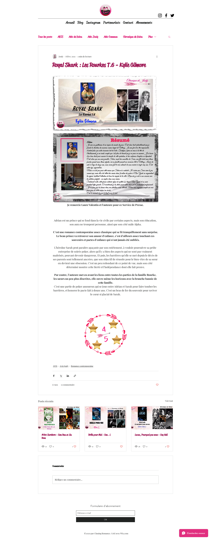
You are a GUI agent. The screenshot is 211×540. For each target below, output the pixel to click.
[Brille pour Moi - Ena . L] (105, 418)
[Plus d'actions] (157, 56)
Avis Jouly (93, 37)
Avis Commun (110, 37)
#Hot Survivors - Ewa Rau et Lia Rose (57, 436)
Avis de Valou (75, 37)
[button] (169, 37)
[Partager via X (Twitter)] (60, 375)
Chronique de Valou (133, 37)
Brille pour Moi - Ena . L (99, 434)
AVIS (60, 37)
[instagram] (159, 15)
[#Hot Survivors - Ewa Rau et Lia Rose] (59, 418)
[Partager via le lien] (74, 375)
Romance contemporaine (82, 366)
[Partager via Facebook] (53, 375)
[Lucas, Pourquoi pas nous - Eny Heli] (152, 418)
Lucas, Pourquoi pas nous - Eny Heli (151, 434)
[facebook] (166, 15)
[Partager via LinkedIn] (67, 375)
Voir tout (169, 400)
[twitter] (172, 15)
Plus (150, 37)
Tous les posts (45, 37)
